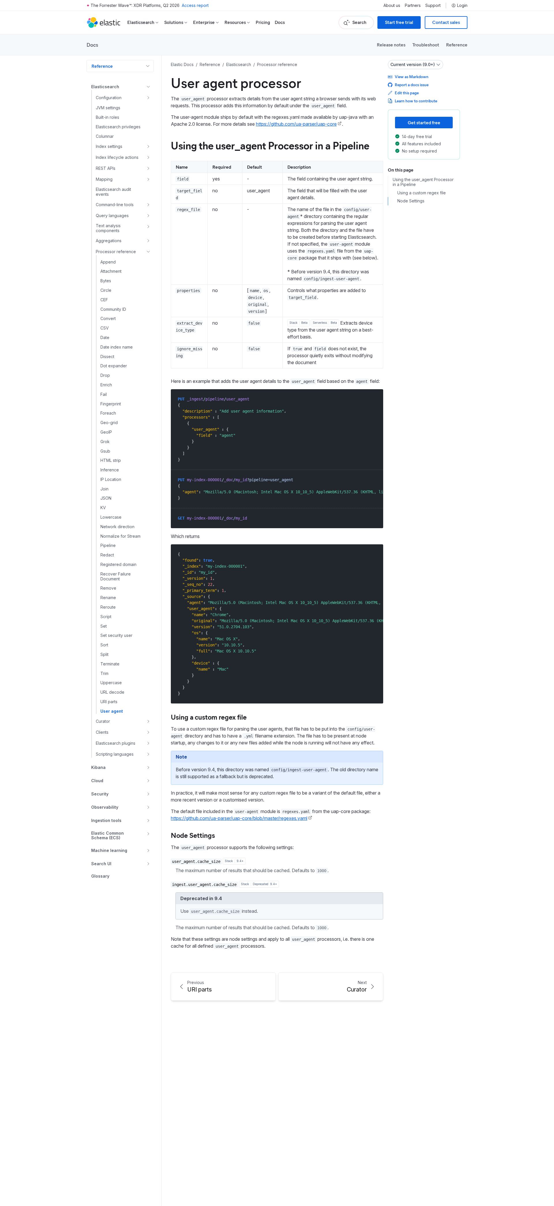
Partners (413, 5)
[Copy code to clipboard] (375, 399)
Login (462, 5)
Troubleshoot (425, 45)
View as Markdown (411, 76)
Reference (456, 45)
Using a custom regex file (209, 716)
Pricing (263, 22)
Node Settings (193, 835)
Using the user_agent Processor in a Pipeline (270, 145)
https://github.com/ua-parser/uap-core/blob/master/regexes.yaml (239, 818)
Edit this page (407, 92)
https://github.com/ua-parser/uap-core (296, 124)
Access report (195, 5)
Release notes (391, 45)
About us (391, 5)
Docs (280, 22)
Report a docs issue (411, 84)
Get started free (424, 122)
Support (433, 5)
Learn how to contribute (416, 101)
